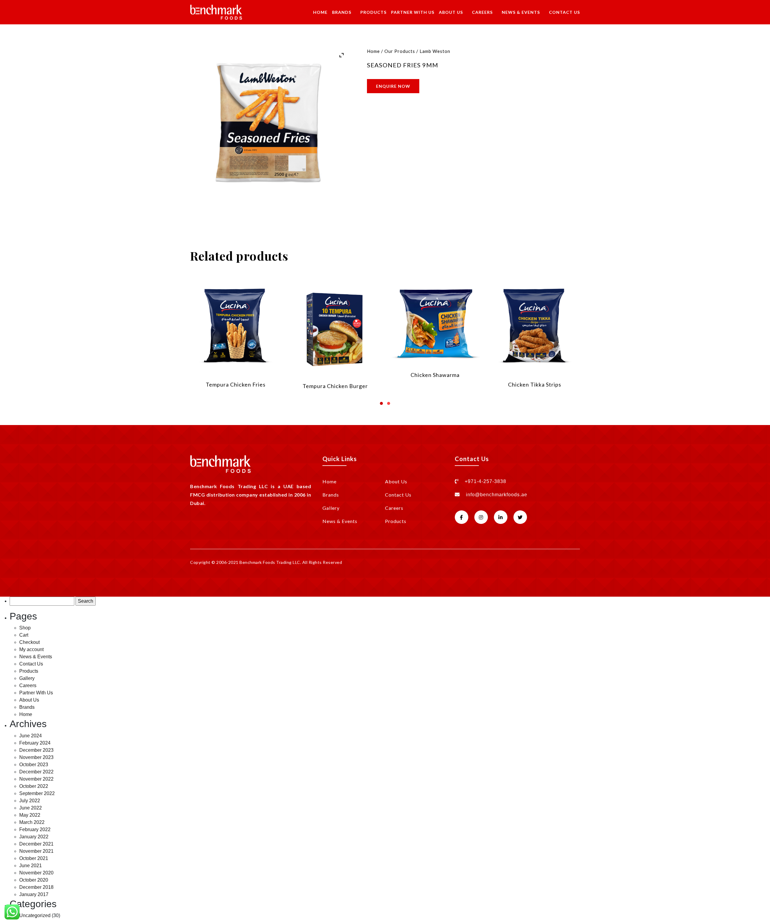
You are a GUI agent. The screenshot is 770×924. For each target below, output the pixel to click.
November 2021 (36, 851)
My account (31, 649)
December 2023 (36, 750)
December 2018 (36, 887)
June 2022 (30, 807)
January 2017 (33, 894)
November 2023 (36, 757)
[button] (381, 401)
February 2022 (35, 829)
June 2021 (30, 865)
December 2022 (36, 771)
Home (320, 12)
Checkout (29, 642)
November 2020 (36, 872)
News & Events (521, 12)
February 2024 (35, 742)
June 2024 (30, 735)
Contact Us (564, 12)
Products (373, 12)
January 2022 (33, 836)
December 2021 (36, 843)
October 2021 (33, 858)
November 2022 (36, 779)
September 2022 (37, 793)
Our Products (399, 51)
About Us (451, 12)
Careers (482, 12)
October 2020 (33, 880)
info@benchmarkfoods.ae (496, 494)
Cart (23, 635)
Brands (341, 12)
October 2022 (33, 786)
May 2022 (29, 815)
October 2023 (33, 764)
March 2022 (32, 822)
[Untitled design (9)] (269, 127)
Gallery (331, 508)
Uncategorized (35, 915)
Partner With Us (412, 12)
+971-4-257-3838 (484, 481)
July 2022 (29, 800)
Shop (25, 627)
